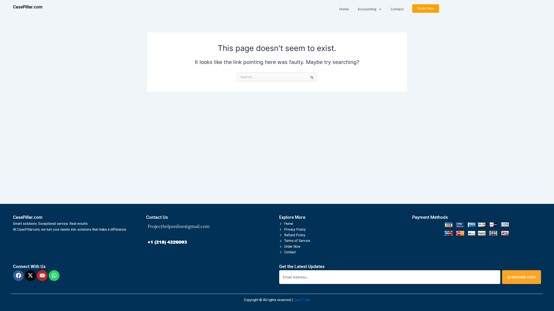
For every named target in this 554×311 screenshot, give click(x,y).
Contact (397, 9)
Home (344, 9)
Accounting (367, 9)
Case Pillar (302, 300)
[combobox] (389, 277)
